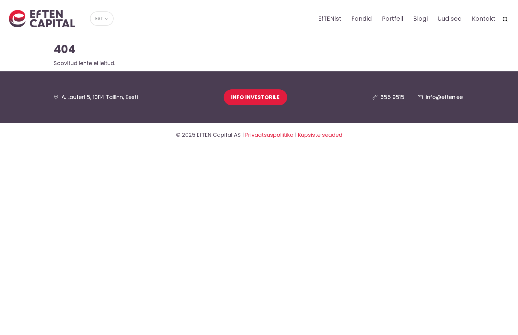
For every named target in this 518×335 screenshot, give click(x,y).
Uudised (450, 18)
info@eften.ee (444, 97)
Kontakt (484, 18)
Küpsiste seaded (320, 135)
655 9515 (392, 97)
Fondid (361, 18)
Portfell (392, 18)
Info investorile (255, 97)
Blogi (420, 18)
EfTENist (329, 18)
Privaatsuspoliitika (269, 135)
